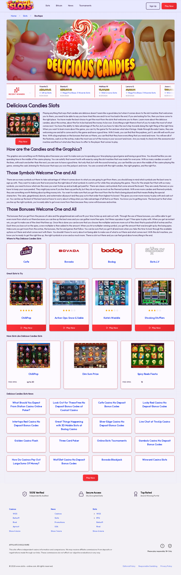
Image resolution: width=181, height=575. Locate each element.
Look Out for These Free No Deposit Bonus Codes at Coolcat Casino (69, 406)
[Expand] (94, 513)
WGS (15, 513)
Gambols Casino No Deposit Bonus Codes (155, 442)
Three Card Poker (69, 440)
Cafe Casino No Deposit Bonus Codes (112, 404)
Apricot (16, 526)
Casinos (12, 509)
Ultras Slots (39, 93)
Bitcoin (59, 5)
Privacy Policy (166, 566)
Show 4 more (14, 531)
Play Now (169, 6)
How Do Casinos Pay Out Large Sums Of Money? (26, 461)
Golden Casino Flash (26, 440)
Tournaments (85, 5)
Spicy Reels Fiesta (148, 373)
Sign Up (153, 6)
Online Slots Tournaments (112, 440)
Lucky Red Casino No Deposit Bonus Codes (155, 404)
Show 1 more (56, 531)
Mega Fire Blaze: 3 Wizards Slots (69, 93)
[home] (22, 10)
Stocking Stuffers (155, 317)
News (70, 5)
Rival (15, 522)
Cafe (26, 261)
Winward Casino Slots (154, 459)
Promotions (60, 522)
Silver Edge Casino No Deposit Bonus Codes (112, 423)
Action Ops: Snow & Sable (69, 317)
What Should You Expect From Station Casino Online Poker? (26, 406)
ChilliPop (26, 317)
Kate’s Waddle (112, 317)
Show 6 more (98, 531)
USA (56, 526)
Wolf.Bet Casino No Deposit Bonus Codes (69, 461)
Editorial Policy (129, 566)
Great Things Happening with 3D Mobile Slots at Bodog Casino (69, 425)
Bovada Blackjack (112, 459)
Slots (47, 5)
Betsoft (16, 518)
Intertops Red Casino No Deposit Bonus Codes (26, 423)
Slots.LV (154, 261)
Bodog (112, 261)
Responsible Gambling (148, 566)
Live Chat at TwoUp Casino (154, 421)
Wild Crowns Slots (101, 93)
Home (13, 15)
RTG (98, 518)
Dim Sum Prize (91, 373)
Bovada (69, 261)
